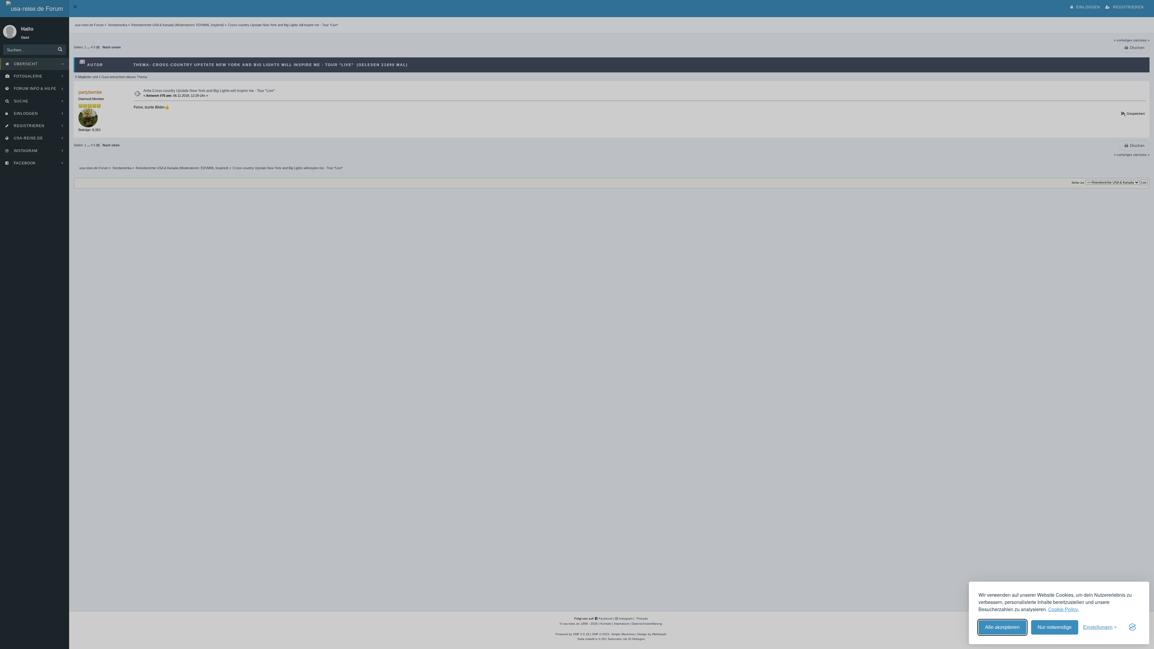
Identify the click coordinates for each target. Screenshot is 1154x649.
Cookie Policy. (1063, 609)
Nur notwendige (1055, 627)
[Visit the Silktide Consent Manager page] (1132, 627)
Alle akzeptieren (1002, 627)
